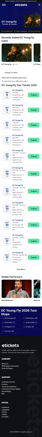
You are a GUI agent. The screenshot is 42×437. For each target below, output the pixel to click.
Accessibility (6, 391)
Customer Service (8, 382)
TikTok (4, 412)
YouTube (5, 417)
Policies (5, 384)
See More (21, 269)
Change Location (11, 72)
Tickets (33, 95)
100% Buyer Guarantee (10, 366)
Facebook (5, 407)
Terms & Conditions (9, 387)
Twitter (4, 414)
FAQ (3, 394)
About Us (5, 364)
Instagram (5, 410)
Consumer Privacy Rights (11, 389)
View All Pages (7, 368)
